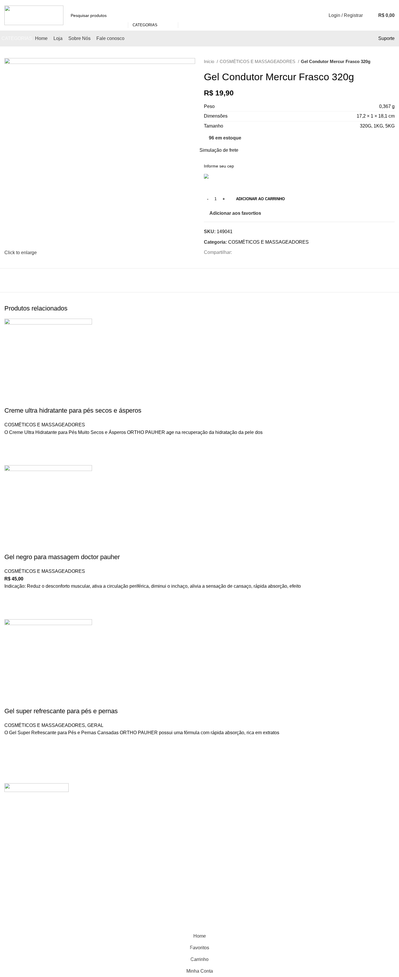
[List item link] (50, 882)
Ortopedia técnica (222, 825)
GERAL (95, 725)
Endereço (280, 820)
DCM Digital (155, 926)
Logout (277, 853)
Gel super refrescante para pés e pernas (61, 711)
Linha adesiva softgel (126, 864)
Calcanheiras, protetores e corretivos (142, 831)
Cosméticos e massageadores (135, 842)
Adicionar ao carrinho (260, 199)
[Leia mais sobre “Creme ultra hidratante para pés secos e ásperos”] (11, 458)
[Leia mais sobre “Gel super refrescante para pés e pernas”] (11, 758)
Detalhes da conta (289, 831)
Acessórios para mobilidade (133, 798)
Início (209, 61)
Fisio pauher (117, 853)
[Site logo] (33, 15)
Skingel (212, 854)
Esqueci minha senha (292, 864)
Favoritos (280, 842)
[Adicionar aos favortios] (11, 443)
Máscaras (214, 786)
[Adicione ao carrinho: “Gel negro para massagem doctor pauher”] (11, 612)
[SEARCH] (185, 15)
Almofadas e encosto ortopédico (137, 809)
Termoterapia (217, 864)
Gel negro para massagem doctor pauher (62, 557)
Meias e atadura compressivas (220, 800)
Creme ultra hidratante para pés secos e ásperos (72, 410)
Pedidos (279, 798)
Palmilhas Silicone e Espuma (225, 839)
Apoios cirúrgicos (122, 820)
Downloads (282, 809)
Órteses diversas (221, 814)
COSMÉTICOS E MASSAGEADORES (258, 61)
